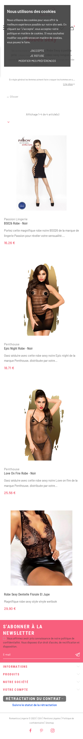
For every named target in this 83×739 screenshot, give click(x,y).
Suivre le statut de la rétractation (34, 705)
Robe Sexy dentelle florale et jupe (27, 594)
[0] (72, 27)
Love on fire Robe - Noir (20, 473)
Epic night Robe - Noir (18, 348)
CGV (40, 718)
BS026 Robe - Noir (16, 223)
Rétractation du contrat (33, 698)
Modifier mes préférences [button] (37, 60)
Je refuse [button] (37, 55)
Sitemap (50, 722)
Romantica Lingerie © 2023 (22, 718)
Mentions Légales (52, 718)
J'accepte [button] (37, 50)
